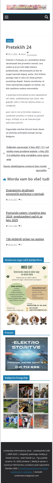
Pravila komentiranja (29, 468)
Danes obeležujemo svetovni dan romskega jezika (24, 168)
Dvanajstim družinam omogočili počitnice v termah (25, 192)
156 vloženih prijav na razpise (25, 239)
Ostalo (9, 41)
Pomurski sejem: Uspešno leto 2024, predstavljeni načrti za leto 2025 (26, 216)
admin (23, 54)
